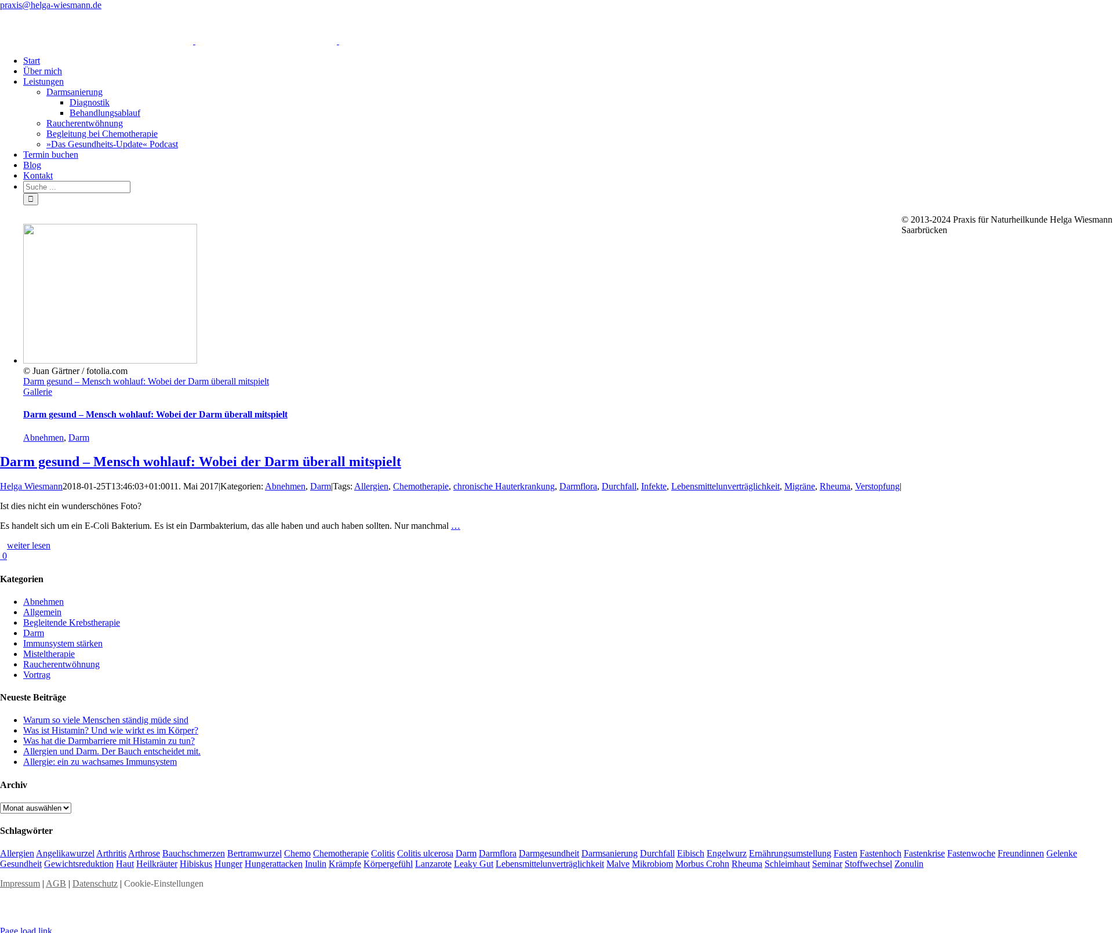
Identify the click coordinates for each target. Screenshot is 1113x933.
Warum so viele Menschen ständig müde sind (105, 720)
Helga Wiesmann (31, 486)
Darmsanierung (609, 853)
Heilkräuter (156, 864)
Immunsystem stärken (63, 643)
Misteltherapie (49, 654)
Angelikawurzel (65, 853)
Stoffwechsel (868, 864)
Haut (125, 864)
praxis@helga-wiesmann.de (50, 5)
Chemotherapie (421, 486)
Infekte (654, 486)
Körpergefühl (388, 864)
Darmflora (578, 486)
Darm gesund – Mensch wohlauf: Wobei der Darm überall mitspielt (146, 381)
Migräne (799, 486)
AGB (56, 883)
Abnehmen (43, 437)
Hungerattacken (274, 864)
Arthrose (144, 853)
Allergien (371, 486)
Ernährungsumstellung (790, 853)
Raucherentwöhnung (61, 664)
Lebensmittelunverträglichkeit (725, 486)
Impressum (20, 883)
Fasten (845, 853)
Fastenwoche (971, 853)
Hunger (228, 864)
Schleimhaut (787, 864)
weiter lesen (28, 545)
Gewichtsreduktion (79, 864)
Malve (618, 864)
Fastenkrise (924, 853)
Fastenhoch (880, 853)
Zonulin (908, 864)
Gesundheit (21, 864)
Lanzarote (433, 864)
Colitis (383, 853)
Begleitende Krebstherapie (71, 622)
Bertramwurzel (254, 853)
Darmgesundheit (549, 853)
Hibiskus (196, 864)
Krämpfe (345, 864)
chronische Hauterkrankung (504, 486)
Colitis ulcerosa (425, 853)
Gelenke (1061, 853)
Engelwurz (727, 853)
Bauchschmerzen (193, 853)
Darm (78, 437)
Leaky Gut (473, 864)
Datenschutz (95, 883)
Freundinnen (1021, 853)
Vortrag (36, 675)
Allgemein (42, 612)
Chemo (297, 853)
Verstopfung (877, 486)
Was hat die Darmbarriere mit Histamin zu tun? (109, 741)
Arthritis (111, 853)
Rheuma (835, 486)
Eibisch (690, 853)
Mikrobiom (652, 864)
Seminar (827, 864)
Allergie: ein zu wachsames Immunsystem (100, 762)
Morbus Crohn (702, 864)
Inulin (315, 864)
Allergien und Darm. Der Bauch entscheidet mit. (112, 751)
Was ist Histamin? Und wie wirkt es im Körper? (110, 730)
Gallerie (37, 392)
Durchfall (619, 486)
